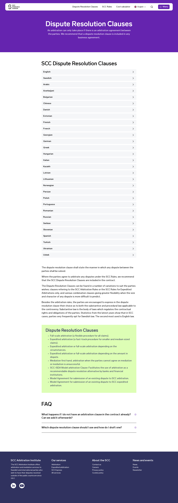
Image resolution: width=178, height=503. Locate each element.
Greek (46, 148)
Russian (47, 217)
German (47, 141)
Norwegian (48, 185)
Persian (47, 192)
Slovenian (48, 230)
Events (135, 467)
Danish (46, 110)
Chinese (47, 103)
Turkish (46, 242)
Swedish (47, 78)
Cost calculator (123, 7)
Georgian (47, 135)
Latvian (46, 173)
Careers (95, 467)
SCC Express (57, 470)
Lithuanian (48, 179)
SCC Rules (107, 7)
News (135, 465)
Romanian (48, 211)
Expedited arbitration (60, 467)
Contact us (96, 465)
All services (56, 473)
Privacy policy (98, 470)
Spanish (47, 236)
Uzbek (46, 255)
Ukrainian (47, 249)
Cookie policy (97, 473)
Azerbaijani (48, 91)
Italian (46, 160)
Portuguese (49, 204)
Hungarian (48, 154)
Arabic (46, 85)
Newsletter (137, 470)
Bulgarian (48, 97)
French (46, 129)
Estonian (47, 116)
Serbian (47, 223)
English (46, 72)
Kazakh (46, 167)
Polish (46, 198)
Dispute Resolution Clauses (85, 7)
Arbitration (56, 465)
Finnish (46, 122)
